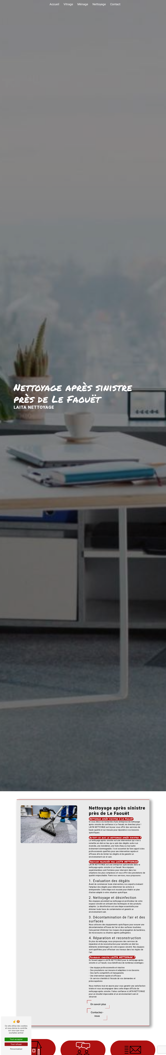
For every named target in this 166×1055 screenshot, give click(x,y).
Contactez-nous (97, 1014)
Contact (115, 4)
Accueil (54, 4)
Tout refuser (16, 1044)
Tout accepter (16, 1039)
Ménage (82, 4)
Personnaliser (16, 1049)
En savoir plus (98, 1004)
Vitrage (68, 4)
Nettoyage (99, 4)
